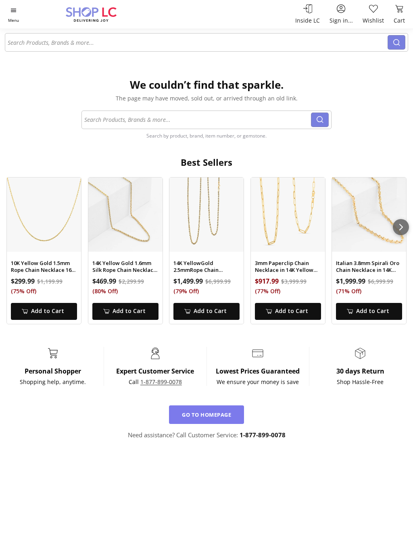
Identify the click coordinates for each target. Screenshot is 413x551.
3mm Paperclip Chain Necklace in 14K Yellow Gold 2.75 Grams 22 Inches (284, 266)
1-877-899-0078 (161, 382)
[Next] (401, 227)
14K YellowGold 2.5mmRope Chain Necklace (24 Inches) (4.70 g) (205, 266)
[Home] (105, 14)
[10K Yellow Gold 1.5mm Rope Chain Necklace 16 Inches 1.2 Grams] (44, 214)
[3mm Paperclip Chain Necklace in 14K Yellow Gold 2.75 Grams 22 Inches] (288, 214)
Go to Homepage (206, 414)
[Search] (396, 42)
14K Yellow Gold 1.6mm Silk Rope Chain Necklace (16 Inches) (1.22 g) (124, 266)
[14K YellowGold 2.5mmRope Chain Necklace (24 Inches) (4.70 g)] (206, 214)
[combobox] (197, 42)
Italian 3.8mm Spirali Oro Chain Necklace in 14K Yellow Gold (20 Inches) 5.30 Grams (367, 266)
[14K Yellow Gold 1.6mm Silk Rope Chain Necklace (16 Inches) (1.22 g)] (125, 214)
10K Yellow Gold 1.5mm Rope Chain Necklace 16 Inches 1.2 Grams (41, 266)
